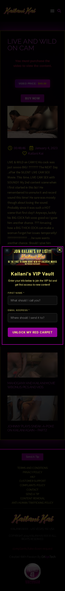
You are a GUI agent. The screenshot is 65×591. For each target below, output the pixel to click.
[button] (59, 250)
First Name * (16, 292)
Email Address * (19, 310)
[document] (32, 295)
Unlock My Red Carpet (32, 332)
